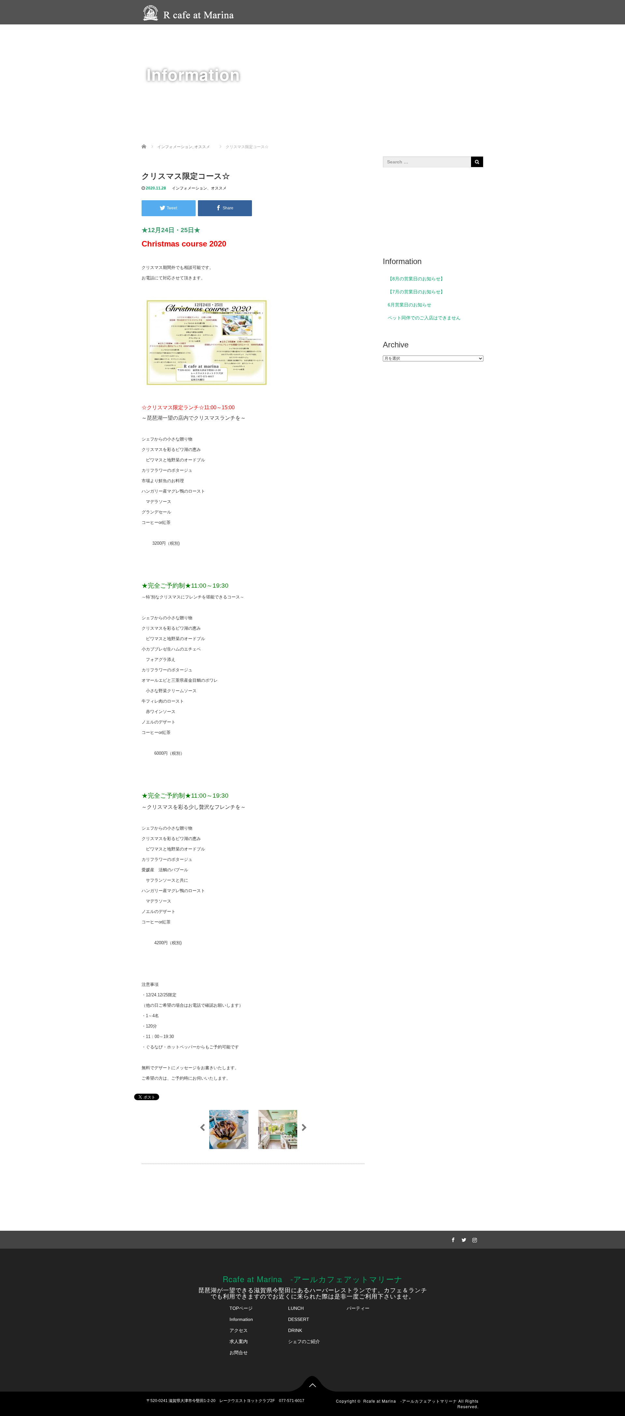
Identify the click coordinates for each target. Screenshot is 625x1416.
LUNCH (296, 1308)
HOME (251, 34)
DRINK (295, 1330)
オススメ (219, 188)
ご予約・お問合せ (432, 34)
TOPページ (241, 1308)
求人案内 (473, 34)
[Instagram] (474, 1239)
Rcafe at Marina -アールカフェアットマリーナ (313, 1278)
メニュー (280, 34)
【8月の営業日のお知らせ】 (416, 278)
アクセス (392, 34)
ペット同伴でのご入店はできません (424, 317)
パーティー (313, 34)
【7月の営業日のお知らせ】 (416, 291)
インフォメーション (189, 188)
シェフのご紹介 (354, 34)
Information (241, 1319)
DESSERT (298, 1319)
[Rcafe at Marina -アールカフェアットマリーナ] (190, 12)
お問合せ (238, 1352)
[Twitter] (463, 1239)
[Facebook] (452, 1239)
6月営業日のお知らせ (409, 304)
